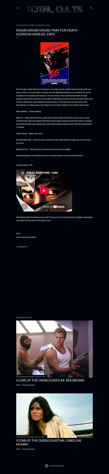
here (49, 220)
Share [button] (18, 233)
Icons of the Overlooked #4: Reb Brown (50, 380)
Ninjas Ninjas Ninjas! (29, 237)
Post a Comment (28, 385)
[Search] (91, 7)
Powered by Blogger (56, 466)
